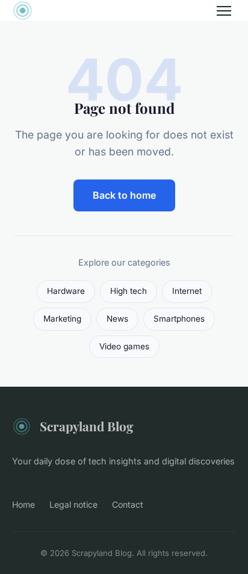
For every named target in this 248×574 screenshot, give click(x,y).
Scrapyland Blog (87, 425)
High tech (128, 291)
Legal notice (73, 504)
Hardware (66, 291)
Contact (127, 504)
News (117, 318)
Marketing (62, 318)
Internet (187, 291)
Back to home (124, 195)
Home (23, 504)
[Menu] (224, 10)
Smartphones (179, 318)
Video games (124, 346)
